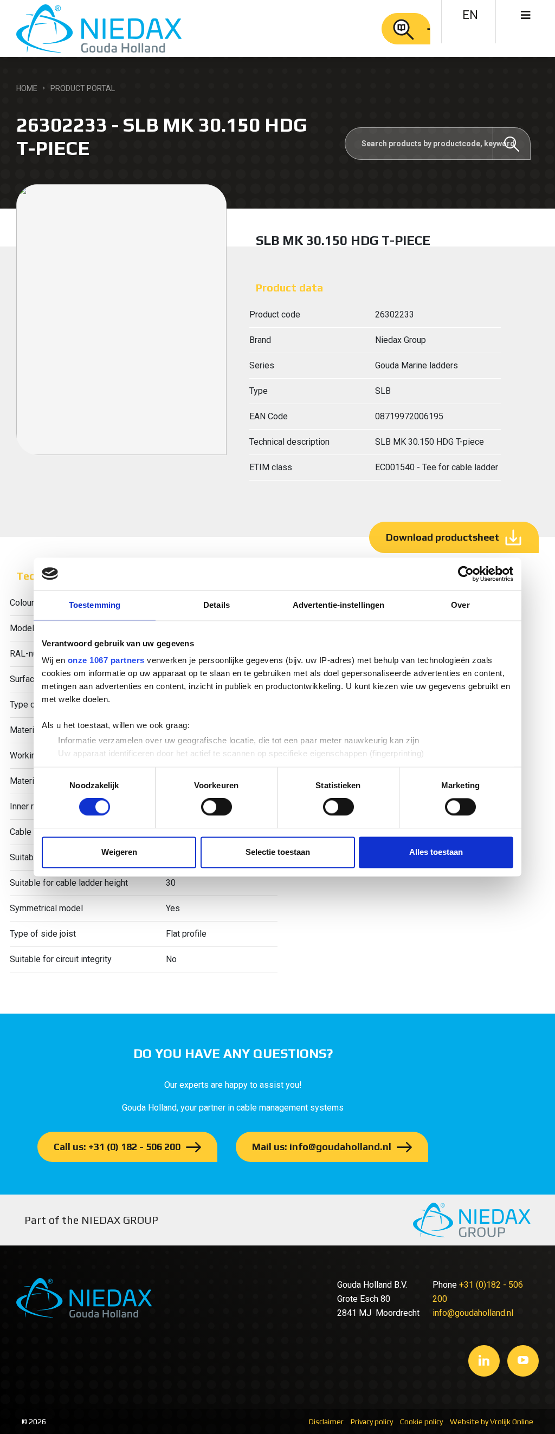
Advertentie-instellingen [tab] (338, 604)
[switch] (216, 807)
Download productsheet (442, 537)
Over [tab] (460, 604)
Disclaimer (326, 1421)
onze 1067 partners (106, 660)
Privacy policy (372, 1421)
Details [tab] (216, 604)
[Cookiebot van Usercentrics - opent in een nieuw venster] (465, 574)
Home (26, 88)
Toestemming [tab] (94, 604)
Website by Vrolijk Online (491, 1421)
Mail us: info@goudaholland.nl (321, 1146)
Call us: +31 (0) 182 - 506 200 (117, 1146)
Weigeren (119, 851)
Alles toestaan (436, 851)
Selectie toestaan (278, 851)
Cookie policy (421, 1421)
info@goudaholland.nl (473, 1313)
